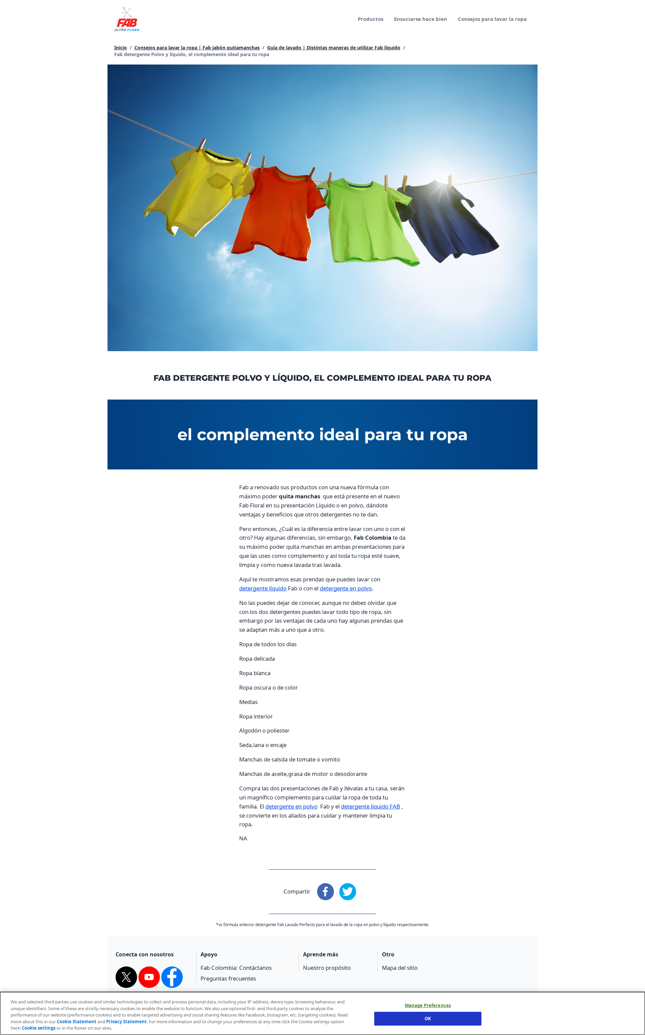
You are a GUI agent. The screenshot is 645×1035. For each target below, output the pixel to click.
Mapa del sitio (400, 967)
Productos (370, 18)
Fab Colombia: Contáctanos (236, 967)
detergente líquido (263, 588)
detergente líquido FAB (370, 806)
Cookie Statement (76, 1022)
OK (428, 1019)
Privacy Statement (126, 1022)
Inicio (120, 47)
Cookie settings (38, 1028)
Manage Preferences (428, 1005)
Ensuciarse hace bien (420, 18)
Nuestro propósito (327, 967)
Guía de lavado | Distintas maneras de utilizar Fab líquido (333, 47)
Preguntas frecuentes (228, 978)
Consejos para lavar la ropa (492, 18)
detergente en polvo (346, 588)
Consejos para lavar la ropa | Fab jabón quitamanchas (197, 47)
